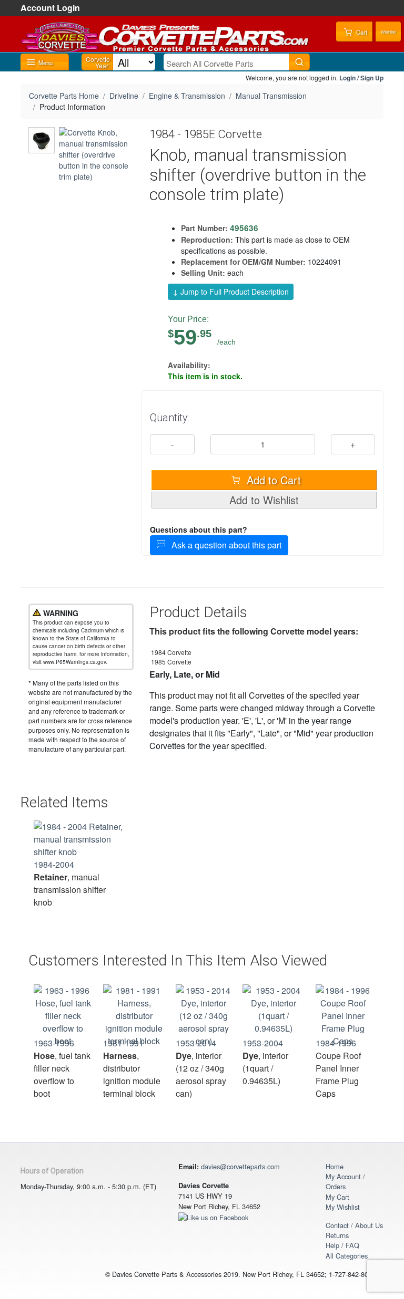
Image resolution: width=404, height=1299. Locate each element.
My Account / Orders (345, 1181)
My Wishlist (343, 1207)
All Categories (347, 1256)
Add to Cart (272, 479)
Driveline (123, 95)
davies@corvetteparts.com (240, 1166)
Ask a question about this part (223, 545)
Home (335, 1166)
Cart (361, 32)
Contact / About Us (354, 1225)
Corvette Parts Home (64, 95)
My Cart (337, 1197)
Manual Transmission (271, 95)
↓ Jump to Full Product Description (231, 291)
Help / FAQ (342, 1245)
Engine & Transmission (187, 95)
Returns (337, 1235)
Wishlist (388, 32)
